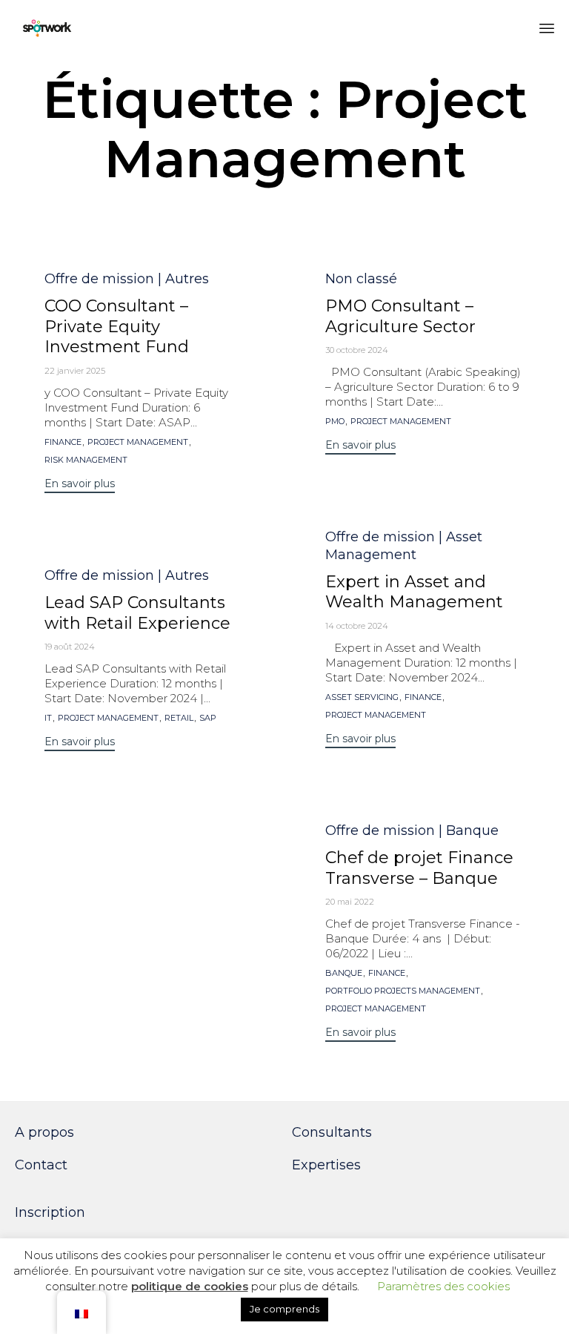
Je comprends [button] (284, 1309)
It (48, 718)
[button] (79, 485)
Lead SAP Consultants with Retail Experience (137, 612)
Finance (62, 442)
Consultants (332, 1132)
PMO (335, 421)
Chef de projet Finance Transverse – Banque (419, 868)
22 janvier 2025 (74, 371)
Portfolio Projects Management (402, 991)
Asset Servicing (362, 697)
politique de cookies (189, 1286)
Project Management (137, 442)
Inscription (50, 1212)
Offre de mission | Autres (126, 279)
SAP (207, 718)
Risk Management (85, 460)
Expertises (326, 1165)
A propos (44, 1132)
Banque (343, 973)
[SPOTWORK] (47, 27)
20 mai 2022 (349, 902)
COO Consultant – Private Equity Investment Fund (116, 326)
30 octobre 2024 (356, 350)
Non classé (361, 279)
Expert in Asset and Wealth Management (414, 592)
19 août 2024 (69, 646)
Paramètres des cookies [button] (443, 1286)
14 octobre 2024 (356, 626)
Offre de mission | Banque (412, 830)
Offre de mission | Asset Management (403, 546)
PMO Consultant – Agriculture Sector (400, 316)
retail (178, 718)
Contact (41, 1165)
